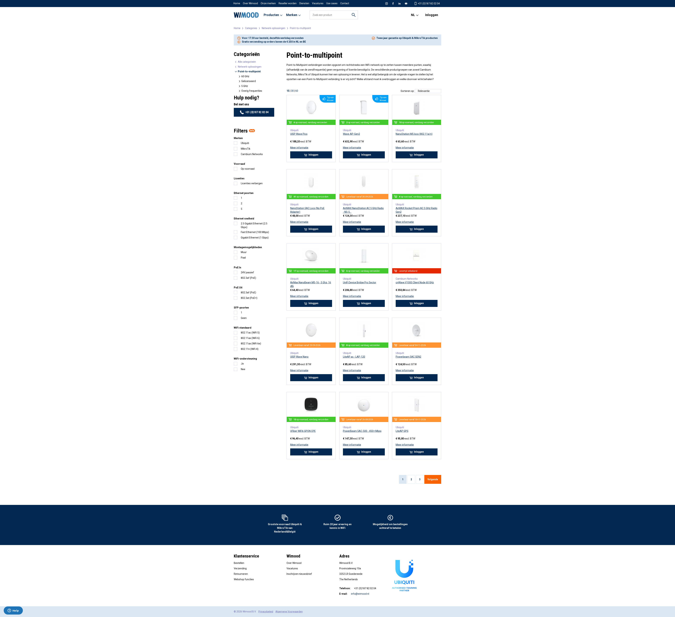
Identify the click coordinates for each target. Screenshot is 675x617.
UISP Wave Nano (299, 356)
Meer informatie (299, 147)
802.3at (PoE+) (249, 298)
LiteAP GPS (402, 431)
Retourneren (241, 573)
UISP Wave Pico (298, 134)
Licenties (239, 178)
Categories (251, 28)
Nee (243, 369)
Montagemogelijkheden (248, 247)
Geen (244, 318)
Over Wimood (250, 3)
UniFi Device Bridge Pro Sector (359, 282)
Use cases (332, 3)
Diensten (304, 3)
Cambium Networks (252, 154)
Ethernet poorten (243, 193)
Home (236, 3)
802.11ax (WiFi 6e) (251, 343)
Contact (344, 3)
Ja (242, 363)
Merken (238, 138)
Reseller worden (288, 3)
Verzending (240, 568)
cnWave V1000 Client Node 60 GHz (415, 282)
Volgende (433, 479)
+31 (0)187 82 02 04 (428, 3)
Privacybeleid (265, 611)
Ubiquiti (245, 143)
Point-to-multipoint (300, 28)
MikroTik (245, 148)
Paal (243, 257)
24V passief (247, 272)
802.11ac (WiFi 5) (250, 332)
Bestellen (239, 563)
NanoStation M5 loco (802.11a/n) (414, 134)
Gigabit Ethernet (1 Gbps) (255, 237)
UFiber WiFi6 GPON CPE (303, 431)
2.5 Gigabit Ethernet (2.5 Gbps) (254, 225)
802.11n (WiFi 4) (249, 349)
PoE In (237, 267)
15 (288, 90)
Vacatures (317, 3)
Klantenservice (246, 556)
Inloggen (431, 15)
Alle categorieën (246, 61)
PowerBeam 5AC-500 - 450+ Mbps (362, 431)
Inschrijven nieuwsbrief (299, 573)
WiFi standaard (242, 327)
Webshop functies (244, 579)
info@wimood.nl (360, 593)
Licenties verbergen (252, 183)
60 (296, 90)
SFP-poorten (241, 307)
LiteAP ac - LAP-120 (354, 356)
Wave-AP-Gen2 (351, 134)
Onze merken (268, 3)
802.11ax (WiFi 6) (250, 338)
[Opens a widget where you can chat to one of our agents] (13, 610)
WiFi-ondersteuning (245, 358)
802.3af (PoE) (248, 277)
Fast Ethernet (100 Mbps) (255, 232)
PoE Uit (238, 287)
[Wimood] (246, 15)
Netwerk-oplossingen (273, 28)
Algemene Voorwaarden (289, 611)
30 (292, 90)
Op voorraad (248, 168)
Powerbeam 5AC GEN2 (408, 356)
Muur (244, 252)
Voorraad (239, 163)
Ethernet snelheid (244, 218)
